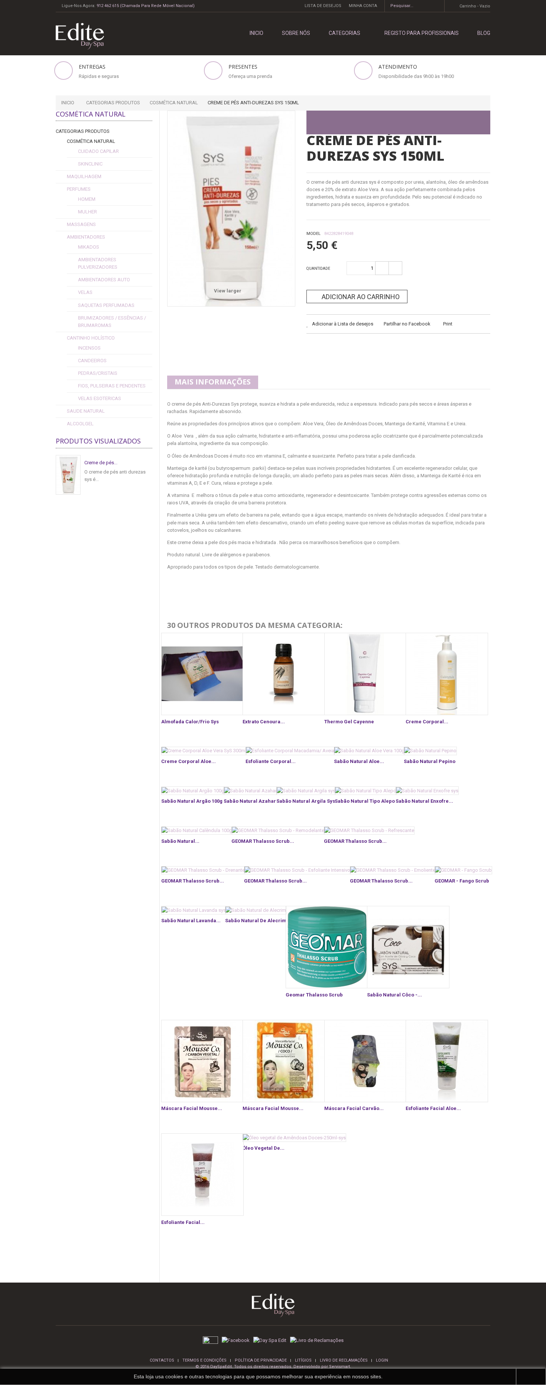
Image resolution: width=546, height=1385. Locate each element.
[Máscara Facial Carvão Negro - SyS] (365, 1061)
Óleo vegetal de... (264, 1148)
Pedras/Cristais (97, 373)
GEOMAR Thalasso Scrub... (262, 841)
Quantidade (318, 268)
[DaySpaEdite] (77, 36)
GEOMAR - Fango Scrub (462, 881)
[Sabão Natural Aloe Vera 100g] (369, 751)
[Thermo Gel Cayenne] (365, 674)
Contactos (162, 1360)
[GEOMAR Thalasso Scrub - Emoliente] (393, 870)
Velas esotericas (99, 398)
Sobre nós (296, 33)
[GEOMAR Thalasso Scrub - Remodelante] (278, 830)
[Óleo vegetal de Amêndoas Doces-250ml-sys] (294, 1137)
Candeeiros (92, 360)
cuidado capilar (98, 151)
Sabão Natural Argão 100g (191, 801)
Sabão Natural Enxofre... (424, 801)
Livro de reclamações (344, 1360)
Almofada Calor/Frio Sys (190, 721)
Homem (86, 199)
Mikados (88, 247)
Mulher (87, 212)
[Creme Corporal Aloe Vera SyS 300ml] (204, 751)
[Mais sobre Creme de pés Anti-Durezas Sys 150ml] (68, 475)
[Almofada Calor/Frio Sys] (202, 674)
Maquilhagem (84, 176)
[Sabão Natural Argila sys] (306, 790)
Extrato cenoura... (264, 721)
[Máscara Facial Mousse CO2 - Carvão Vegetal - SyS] (202, 1061)
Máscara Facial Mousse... (191, 1108)
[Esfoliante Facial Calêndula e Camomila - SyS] (202, 1174)
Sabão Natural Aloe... (359, 761)
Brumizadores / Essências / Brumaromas (112, 321)
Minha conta (363, 5)
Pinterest (369, 348)
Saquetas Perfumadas (106, 305)
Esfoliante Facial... (183, 1222)
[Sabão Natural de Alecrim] (255, 910)
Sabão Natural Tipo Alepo (365, 801)
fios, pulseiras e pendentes (112, 386)
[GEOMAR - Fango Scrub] (463, 870)
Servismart (339, 1366)
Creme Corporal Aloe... (188, 761)
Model (313, 233)
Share (332, 348)
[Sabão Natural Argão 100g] (193, 790)
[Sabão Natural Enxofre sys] (427, 790)
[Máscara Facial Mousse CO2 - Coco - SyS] (284, 1061)
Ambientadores (86, 237)
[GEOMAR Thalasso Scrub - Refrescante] (369, 830)
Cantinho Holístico (91, 338)
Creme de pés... (100, 462)
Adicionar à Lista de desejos (342, 324)
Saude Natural (86, 411)
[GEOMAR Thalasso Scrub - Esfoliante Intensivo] (297, 870)
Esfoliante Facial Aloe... (433, 1108)
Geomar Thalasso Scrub (314, 995)
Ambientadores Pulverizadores (97, 263)
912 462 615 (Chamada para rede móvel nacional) (146, 5)
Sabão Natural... (180, 841)
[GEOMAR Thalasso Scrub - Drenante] (203, 870)
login (382, 1360)
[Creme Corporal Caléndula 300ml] (447, 674)
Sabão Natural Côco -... (394, 995)
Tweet (313, 348)
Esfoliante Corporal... (271, 761)
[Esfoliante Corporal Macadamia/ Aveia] (290, 751)
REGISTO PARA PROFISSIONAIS (421, 33)
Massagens (81, 224)
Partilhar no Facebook (407, 324)
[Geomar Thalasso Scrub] (327, 947)
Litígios (303, 1360)
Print (447, 324)
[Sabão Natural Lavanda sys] (193, 910)
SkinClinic (90, 164)
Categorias (344, 33)
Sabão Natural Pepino (429, 761)
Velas (85, 292)
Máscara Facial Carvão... (354, 1108)
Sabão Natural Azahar (250, 801)
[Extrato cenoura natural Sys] (284, 674)
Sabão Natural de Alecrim (255, 920)
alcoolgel (80, 423)
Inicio (67, 102)
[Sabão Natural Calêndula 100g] (197, 830)
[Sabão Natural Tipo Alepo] (366, 790)
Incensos (89, 348)
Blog (483, 33)
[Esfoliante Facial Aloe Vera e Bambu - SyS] (447, 1061)
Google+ (350, 348)
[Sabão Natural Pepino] (430, 751)
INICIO (256, 33)
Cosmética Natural (91, 141)
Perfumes (79, 189)
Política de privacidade (261, 1360)
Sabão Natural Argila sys (305, 801)
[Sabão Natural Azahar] (250, 790)
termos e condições (204, 1360)
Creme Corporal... (427, 721)
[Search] (436, 6)
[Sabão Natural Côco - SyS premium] (408, 947)
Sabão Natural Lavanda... (191, 920)
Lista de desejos (323, 5)
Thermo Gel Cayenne (349, 721)
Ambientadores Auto (104, 279)
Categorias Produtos (83, 131)
